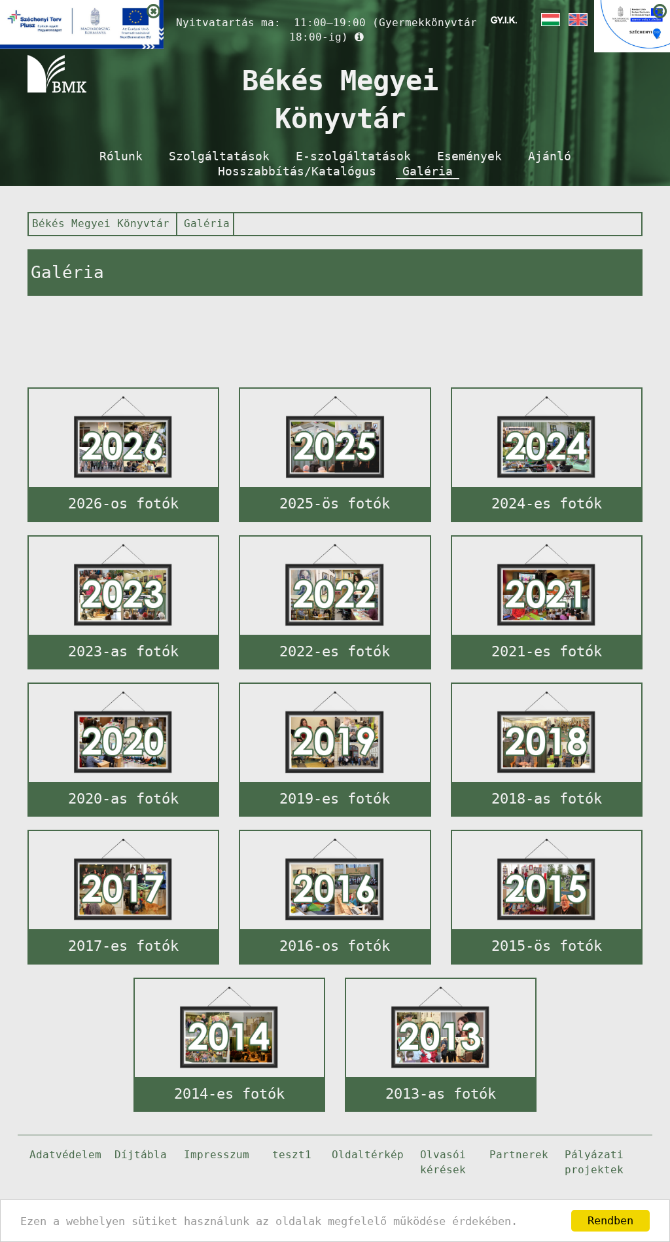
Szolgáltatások (219, 156)
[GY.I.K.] (504, 19)
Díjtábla (141, 1154)
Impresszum (216, 1154)
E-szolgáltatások (353, 156)
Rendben (610, 1220)
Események (469, 156)
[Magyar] (549, 19)
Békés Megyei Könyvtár (100, 223)
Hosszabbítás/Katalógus (297, 171)
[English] (577, 19)
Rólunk (121, 156)
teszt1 (291, 1154)
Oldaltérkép (368, 1154)
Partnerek (518, 1154)
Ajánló (549, 156)
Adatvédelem (65, 1154)
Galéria (427, 171)
